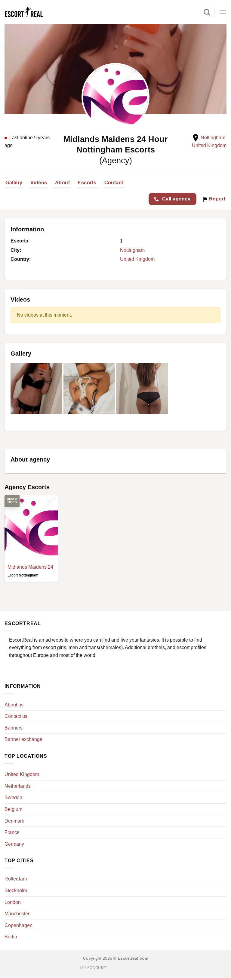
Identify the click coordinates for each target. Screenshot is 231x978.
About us (14, 704)
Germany (14, 844)
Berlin (11, 936)
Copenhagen (18, 925)
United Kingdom (209, 145)
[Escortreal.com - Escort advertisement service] (30, 12)
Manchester (17, 913)
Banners (14, 727)
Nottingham (213, 137)
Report (216, 198)
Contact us (16, 716)
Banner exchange (23, 739)
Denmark (14, 820)
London (13, 902)
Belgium (13, 809)
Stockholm (16, 890)
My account (93, 968)
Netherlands (18, 786)
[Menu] (222, 12)
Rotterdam (16, 878)
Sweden (13, 797)
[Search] (207, 12)
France (12, 832)
